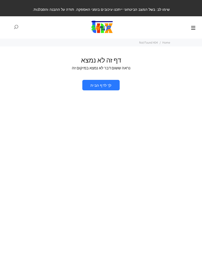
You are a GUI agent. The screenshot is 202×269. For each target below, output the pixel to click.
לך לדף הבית (101, 85)
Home (166, 42)
